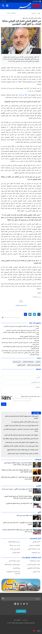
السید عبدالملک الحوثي (34, 549)
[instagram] (27, 604)
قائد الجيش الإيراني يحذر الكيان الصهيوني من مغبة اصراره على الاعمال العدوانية (20, 339)
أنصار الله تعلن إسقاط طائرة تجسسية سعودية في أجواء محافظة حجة (20, 439)
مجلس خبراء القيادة (35, 561)
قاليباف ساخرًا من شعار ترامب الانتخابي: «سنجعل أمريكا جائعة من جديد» (20, 430)
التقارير (38, 486)
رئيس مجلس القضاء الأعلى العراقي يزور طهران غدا (25, 422)
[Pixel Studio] (33, 631)
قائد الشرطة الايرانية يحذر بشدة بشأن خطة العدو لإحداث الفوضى (21, 426)
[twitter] (24, 604)
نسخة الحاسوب (21, 611)
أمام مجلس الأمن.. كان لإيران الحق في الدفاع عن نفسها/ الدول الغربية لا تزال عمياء (20, 344)
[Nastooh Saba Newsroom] (38, 631)
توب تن (36, 413)
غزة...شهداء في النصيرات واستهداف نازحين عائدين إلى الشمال (22, 330)
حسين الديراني (17, 362)
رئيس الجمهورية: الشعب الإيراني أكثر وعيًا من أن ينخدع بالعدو (22, 442)
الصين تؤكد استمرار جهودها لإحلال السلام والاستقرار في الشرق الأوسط (21, 417)
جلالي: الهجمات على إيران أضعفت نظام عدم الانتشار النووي (22, 450)
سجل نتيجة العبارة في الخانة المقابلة (31, 397)
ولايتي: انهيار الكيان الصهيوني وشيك (29, 336)
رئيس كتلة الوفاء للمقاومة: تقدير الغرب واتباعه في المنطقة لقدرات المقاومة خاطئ (17, 471)
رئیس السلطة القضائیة (14, 542)
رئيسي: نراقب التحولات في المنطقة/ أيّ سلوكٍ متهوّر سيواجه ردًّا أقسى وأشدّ (21, 333)
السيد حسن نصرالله (15, 545)
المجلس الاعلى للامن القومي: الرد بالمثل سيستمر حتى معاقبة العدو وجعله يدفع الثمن (21, 354)
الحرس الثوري (21, 365)
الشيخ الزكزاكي (16, 553)
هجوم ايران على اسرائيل (33, 365)
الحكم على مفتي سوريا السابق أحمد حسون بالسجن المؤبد (23, 454)
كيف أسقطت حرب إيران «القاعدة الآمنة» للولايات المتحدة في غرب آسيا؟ (17, 531)
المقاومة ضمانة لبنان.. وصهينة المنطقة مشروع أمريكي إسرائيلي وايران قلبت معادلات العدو (18, 464)
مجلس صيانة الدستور (14, 561)
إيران (39, 13)
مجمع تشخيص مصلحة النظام (12, 565)
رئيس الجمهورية (36, 553)
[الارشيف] (15, 604)
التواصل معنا (17, 620)
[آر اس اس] (18, 604)
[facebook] (21, 604)
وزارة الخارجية (16, 568)
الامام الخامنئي (36, 542)
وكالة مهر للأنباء (23, 95)
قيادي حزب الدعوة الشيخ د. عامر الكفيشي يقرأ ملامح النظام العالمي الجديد (16, 478)
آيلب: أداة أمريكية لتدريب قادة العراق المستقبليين (19, 503)
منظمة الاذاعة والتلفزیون (33, 568)
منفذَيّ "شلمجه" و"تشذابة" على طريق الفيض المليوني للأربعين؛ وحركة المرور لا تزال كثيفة (18, 497)
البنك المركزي (36, 572)
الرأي (39, 512)
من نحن (25, 620)
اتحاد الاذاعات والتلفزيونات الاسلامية (13, 573)
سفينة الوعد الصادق (28, 362)
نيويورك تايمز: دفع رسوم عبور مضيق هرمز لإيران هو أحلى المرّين (21, 435)
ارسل (3, 404)
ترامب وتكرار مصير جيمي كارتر (24, 515)
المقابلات (38, 459)
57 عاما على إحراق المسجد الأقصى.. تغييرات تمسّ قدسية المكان (17, 490)
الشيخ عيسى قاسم (15, 549)
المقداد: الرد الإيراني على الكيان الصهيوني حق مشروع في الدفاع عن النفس (21, 327)
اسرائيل (38, 362)
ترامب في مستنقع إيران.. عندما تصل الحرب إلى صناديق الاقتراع (17, 523)
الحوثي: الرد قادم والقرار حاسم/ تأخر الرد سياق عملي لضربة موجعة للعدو (20, 351)
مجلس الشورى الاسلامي (33, 565)
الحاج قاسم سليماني (34, 545)
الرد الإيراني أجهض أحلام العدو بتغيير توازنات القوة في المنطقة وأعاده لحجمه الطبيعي (21, 348)
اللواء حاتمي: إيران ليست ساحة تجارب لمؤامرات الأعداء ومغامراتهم (21, 446)
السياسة (33, 13)
